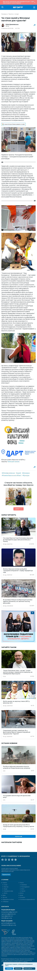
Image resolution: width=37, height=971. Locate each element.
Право (5, 889)
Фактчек (6, 886)
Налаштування (28, 968)
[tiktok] (15, 860)
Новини (5, 882)
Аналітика (24, 884)
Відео (4, 895)
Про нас (5, 897)
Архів (21, 895)
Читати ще (18, 836)
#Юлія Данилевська (8, 473)
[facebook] (2, 860)
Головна (4, 14)
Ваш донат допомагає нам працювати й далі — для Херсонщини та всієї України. (18, 2)
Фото (22, 889)
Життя (5, 893)
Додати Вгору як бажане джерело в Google (14, 124)
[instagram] (6, 860)
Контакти (22, 897)
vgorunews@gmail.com (8, 914)
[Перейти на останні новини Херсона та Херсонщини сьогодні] (18, 7)
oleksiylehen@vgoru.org (8, 925)
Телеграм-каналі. (13, 461)
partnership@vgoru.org (8, 923)
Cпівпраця (5, 901)
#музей (18, 473)
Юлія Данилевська (12, 24)
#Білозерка (26, 473)
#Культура (26, 475)
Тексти (10, 14)
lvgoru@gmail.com (7, 916)
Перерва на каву (8, 891)
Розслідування (25, 886)
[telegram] (12, 860)
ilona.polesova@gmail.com (9, 912)
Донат (17, 508)
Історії (17, 14)
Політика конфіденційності (27, 899)
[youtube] (9, 860)
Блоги (21, 893)
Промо (23, 891)
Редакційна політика (8, 899)
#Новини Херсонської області (11, 475)
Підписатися (6, 874)
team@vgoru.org (6, 918)
